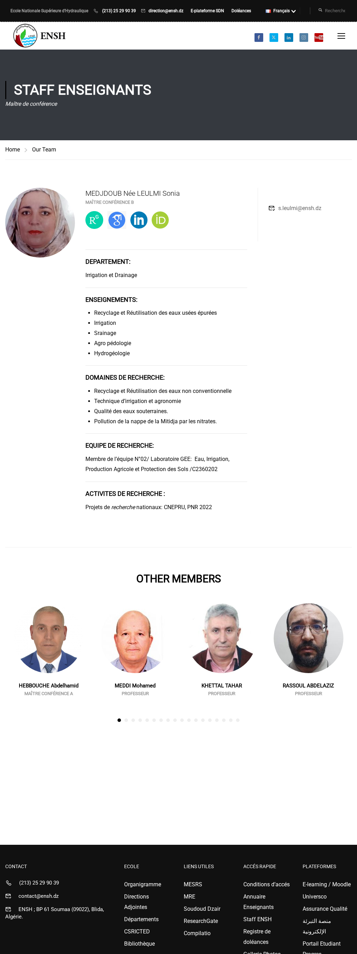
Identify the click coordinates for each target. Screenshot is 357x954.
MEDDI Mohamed (135, 686)
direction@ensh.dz (166, 10)
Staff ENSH (257, 919)
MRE (189, 896)
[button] (119, 720)
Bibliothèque (139, 943)
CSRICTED (137, 931)
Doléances (241, 10)
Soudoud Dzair (202, 908)
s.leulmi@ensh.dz (299, 208)
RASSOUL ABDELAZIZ (308, 686)
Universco (315, 896)
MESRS (193, 884)
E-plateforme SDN (208, 10)
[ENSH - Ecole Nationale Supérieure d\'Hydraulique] (40, 36)
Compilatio (197, 933)
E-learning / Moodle (327, 884)
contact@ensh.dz (38, 896)
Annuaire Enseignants (258, 901)
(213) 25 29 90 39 (119, 10)
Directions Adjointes (136, 901)
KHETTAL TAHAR (222, 686)
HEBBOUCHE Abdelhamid (48, 686)
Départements (141, 919)
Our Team (44, 149)
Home (12, 149)
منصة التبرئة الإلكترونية (317, 926)
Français (281, 10)
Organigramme (142, 884)
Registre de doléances (257, 936)
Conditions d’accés (266, 884)
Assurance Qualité (325, 908)
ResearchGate (201, 921)
